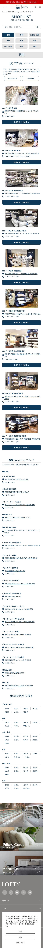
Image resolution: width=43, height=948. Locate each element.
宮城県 (25, 708)
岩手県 (35, 708)
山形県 (16, 712)
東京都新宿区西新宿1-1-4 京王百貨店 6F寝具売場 (22, 233)
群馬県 (35, 722)
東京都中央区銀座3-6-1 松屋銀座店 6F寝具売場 (21, 274)
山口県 (7, 771)
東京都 (7, 722)
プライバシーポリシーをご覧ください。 (20, 925)
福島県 (25, 712)
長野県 (16, 740)
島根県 (7, 767)
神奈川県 (26, 726)
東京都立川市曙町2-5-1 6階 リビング (17, 517)
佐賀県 (16, 785)
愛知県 (7, 743)
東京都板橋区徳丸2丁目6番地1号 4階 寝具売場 (21, 558)
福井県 (35, 736)
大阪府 (7, 754)
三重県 (27, 757)
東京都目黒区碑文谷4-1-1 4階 (15, 571)
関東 (21, 35)
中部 (8, 40)
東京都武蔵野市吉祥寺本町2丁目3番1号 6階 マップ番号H (22, 531)
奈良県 (35, 754)
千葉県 (16, 726)
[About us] (21, 863)
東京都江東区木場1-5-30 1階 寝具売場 (18, 634)
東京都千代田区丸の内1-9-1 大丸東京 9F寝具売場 (22, 153)
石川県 (25, 736)
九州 (21, 46)
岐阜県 (25, 740)
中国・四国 (8, 46)
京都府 (16, 754)
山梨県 (7, 740)
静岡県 (35, 740)
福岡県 (7, 785)
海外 (34, 46)
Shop (4, 908)
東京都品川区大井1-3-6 (13, 596)
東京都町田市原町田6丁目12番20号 (17, 492)
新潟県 (7, 736)
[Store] (21, 815)
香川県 (25, 771)
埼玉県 (7, 726)
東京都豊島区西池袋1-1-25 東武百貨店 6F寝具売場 (22, 439)
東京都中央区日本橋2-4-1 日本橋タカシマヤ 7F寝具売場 (22, 355)
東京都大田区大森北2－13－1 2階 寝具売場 (20, 583)
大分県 (7, 788)
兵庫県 (25, 754)
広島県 (35, 767)
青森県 (16, 708)
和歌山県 (17, 757)
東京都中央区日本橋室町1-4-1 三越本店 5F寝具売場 (23, 314)
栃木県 (25, 722)
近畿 (34, 40)
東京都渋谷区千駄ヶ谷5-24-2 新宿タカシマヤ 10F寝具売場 (22, 397)
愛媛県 (35, 771)
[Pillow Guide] (21, 839)
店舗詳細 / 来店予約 (21, 122)
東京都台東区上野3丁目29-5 (14, 673)
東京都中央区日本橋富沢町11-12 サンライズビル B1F (21, 112)
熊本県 (35, 785)
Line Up (5, 901)
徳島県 (16, 771)
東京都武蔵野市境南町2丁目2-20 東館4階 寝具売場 (22, 545)
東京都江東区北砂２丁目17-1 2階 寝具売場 (20, 622)
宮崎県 (16, 788)
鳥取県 (16, 767)
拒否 (20, 937)
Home (4, 12)
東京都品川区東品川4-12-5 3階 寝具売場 (19, 609)
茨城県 (16, 722)
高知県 (7, 774)
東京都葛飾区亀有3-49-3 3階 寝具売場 (18, 660)
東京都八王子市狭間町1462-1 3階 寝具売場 (20, 505)
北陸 (21, 40)
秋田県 (7, 712)
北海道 (7, 708)
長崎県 (25, 785)
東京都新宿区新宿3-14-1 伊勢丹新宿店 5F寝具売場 (22, 193)
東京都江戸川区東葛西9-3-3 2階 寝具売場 (19, 647)
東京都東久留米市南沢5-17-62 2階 (17, 479)
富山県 (16, 736)
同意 (20, 932)
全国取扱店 (11, 12)
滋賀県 (7, 757)
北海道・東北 (34, 35)
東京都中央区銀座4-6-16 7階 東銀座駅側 (19, 685)
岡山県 (25, 767)
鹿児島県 (26, 788)
